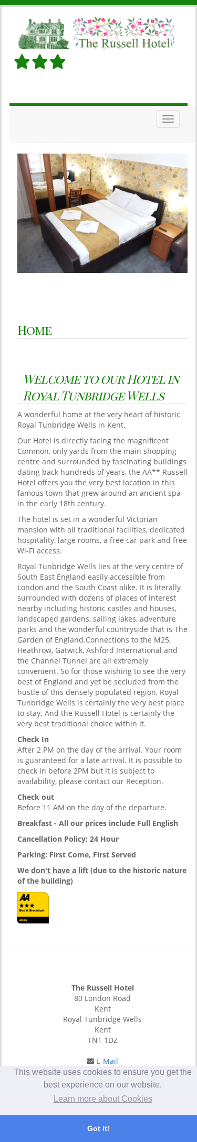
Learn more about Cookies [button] (103, 1098)
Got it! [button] (98, 1128)
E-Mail (106, 1061)
